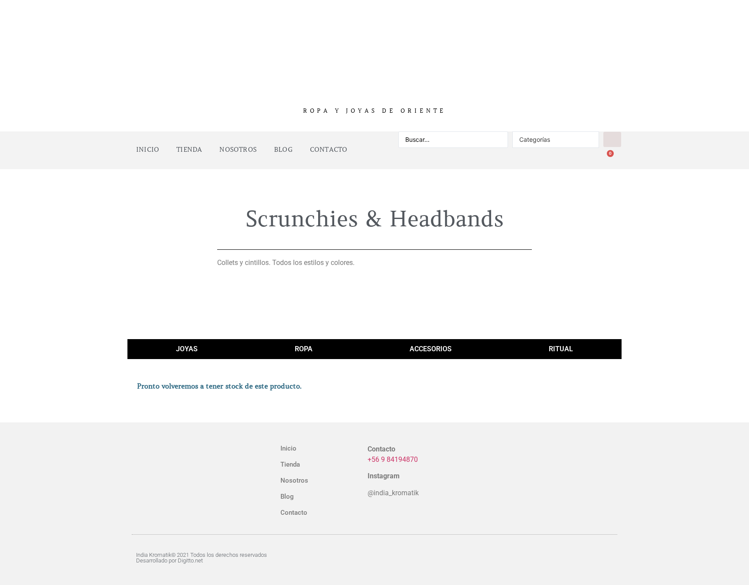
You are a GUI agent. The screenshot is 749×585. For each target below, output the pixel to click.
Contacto (329, 150)
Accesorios (431, 349)
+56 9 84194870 (393, 459)
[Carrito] (606, 158)
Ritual (561, 349)
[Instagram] (571, 557)
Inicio (147, 150)
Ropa (304, 349)
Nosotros (238, 150)
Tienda (189, 150)
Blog (283, 150)
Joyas (187, 349)
